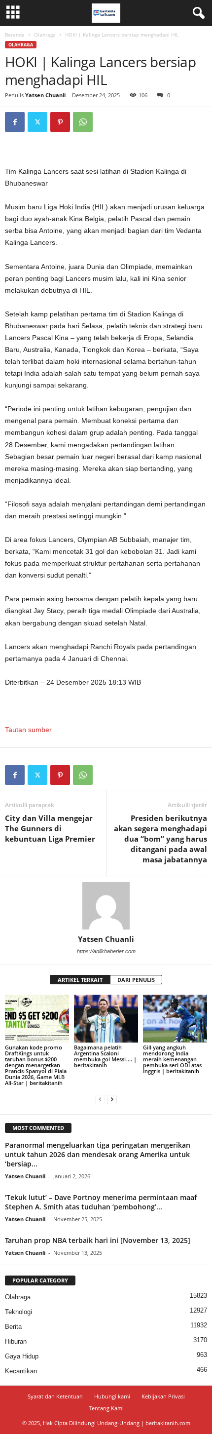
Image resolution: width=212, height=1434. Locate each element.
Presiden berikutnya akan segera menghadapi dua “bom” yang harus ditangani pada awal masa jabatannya (160, 838)
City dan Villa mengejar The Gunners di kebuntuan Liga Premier (50, 828)
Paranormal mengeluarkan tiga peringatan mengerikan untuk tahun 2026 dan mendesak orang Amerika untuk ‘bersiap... (97, 1154)
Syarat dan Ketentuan (55, 1396)
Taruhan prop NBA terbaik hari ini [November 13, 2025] (97, 1240)
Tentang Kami (106, 1408)
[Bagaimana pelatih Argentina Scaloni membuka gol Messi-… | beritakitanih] (106, 1019)
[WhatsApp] (83, 122)
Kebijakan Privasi (163, 1396)
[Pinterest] (60, 122)
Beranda (15, 34)
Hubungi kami (112, 1396)
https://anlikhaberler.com (106, 951)
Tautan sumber (28, 730)
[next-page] (112, 1099)
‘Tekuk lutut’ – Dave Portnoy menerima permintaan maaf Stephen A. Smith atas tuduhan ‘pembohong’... (101, 1202)
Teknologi (18, 1312)
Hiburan (16, 1341)
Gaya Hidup (21, 1356)
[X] (37, 122)
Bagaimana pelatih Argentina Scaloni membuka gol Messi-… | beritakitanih (105, 1056)
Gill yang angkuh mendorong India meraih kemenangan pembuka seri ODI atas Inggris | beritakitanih (172, 1059)
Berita (13, 1326)
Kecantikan (21, 1371)
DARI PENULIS (136, 979)
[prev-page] (100, 1099)
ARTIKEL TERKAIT (80, 979)
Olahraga (45, 34)
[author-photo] (106, 906)
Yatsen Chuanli (45, 95)
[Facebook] (15, 122)
